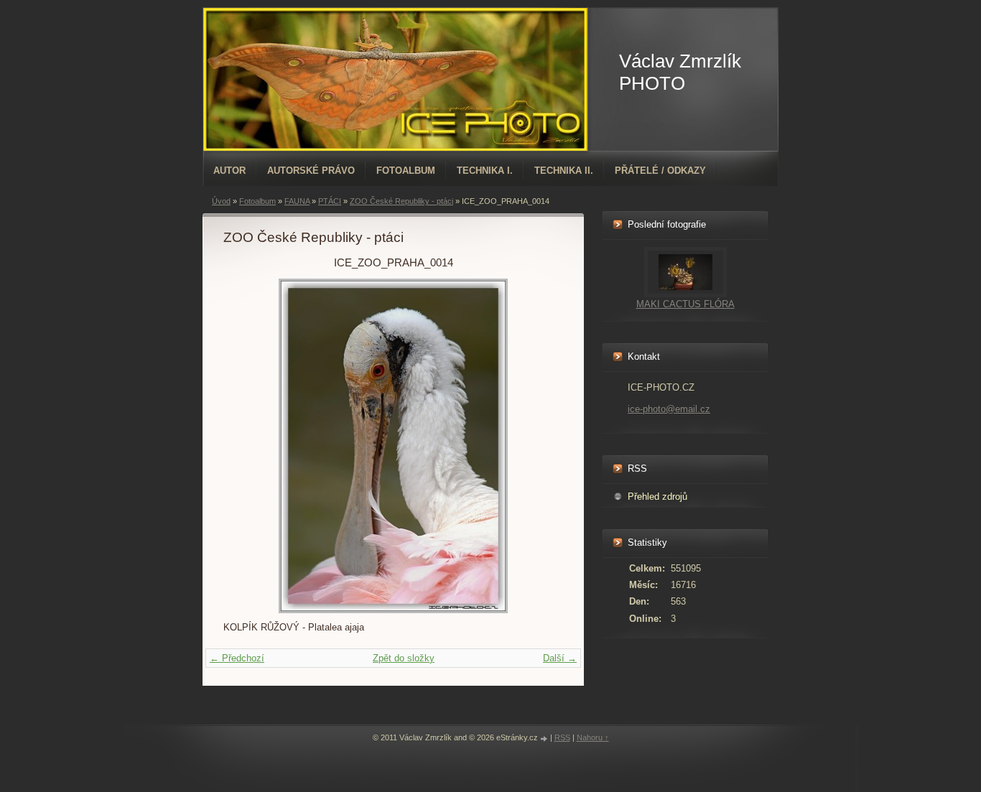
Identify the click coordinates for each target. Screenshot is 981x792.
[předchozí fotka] (247, 446)
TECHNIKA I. (485, 170)
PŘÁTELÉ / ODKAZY (660, 170)
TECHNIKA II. (563, 170)
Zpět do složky (403, 658)
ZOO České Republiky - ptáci (401, 201)
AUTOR (229, 170)
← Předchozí (237, 658)
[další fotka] (540, 446)
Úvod (221, 201)
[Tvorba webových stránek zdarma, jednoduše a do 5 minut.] (545, 738)
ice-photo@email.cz (669, 409)
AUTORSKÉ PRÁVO (311, 170)
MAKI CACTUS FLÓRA (685, 304)
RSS (562, 737)
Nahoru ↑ (593, 737)
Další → (560, 658)
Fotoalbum (405, 170)
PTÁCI (329, 201)
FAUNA (297, 201)
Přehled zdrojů (657, 496)
